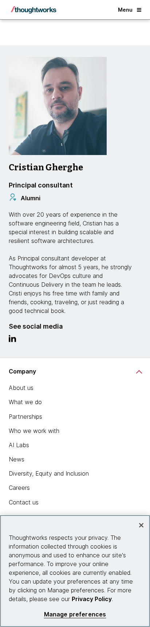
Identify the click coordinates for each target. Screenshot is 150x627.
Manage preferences (75, 614)
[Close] (141, 525)
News (16, 459)
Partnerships (25, 416)
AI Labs (19, 445)
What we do (25, 402)
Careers (19, 487)
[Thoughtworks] (33, 9)
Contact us (24, 502)
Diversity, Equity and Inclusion (49, 473)
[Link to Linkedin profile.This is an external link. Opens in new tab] (12, 340)
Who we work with (34, 430)
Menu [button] (125, 10)
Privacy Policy (92, 599)
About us (21, 387)
